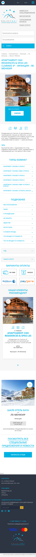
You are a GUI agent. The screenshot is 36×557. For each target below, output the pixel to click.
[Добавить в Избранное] (27, 80)
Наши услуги (24, 25)
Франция (23, 54)
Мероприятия (25, 16)
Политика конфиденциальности (18, 524)
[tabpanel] (18, 327)
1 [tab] (18, 366)
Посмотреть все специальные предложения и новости (18, 442)
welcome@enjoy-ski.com (10, 483)
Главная (4, 54)
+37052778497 (9, 481)
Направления (13, 54)
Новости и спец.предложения (27, 12)
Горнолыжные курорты (25, 20)
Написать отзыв (18, 455)
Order (17, 113)
